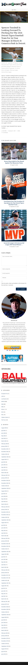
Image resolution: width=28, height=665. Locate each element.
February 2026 (4, 443)
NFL (2, 412)
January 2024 (4, 509)
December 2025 (4, 449)
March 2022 (3, 567)
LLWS (2, 396)
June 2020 (3, 622)
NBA (2, 406)
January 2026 (4, 446)
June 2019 (3, 654)
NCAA (2, 409)
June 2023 (3, 527)
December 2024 (4, 480)
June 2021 (3, 591)
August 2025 (4, 459)
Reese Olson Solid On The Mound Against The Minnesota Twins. (14, 162)
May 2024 (3, 499)
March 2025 (3, 472)
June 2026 (3, 433)
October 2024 (4, 485)
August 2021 (4, 585)
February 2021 (4, 601)
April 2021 (3, 596)
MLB (19, 130)
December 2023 (4, 512)
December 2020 (4, 606)
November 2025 (4, 451)
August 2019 (4, 648)
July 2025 (3, 462)
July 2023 (3, 525)
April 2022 (3, 564)
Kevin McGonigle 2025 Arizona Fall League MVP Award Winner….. (14, 243)
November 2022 (4, 546)
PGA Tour (3, 420)
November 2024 (4, 483)
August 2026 (4, 427)
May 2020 (3, 625)
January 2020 (4, 635)
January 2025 (4, 478)
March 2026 (3, 441)
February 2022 (4, 570)
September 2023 (5, 520)
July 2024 (3, 493)
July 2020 (3, 620)
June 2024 (3, 496)
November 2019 (4, 641)
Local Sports (4, 399)
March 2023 (3, 535)
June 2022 (3, 559)
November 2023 (4, 514)
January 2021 (4, 604)
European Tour (4, 393)
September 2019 (5, 646)
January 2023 (4, 541)
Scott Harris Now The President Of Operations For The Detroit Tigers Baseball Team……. (14, 203)
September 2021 (5, 583)
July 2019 (3, 651)
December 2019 (4, 638)
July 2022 (3, 556)
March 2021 (3, 599)
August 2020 (4, 617)
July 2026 (3, 430)
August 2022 (4, 554)
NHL (2, 414)
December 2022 (4, 543)
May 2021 (3, 593)
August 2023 (4, 522)
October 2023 (4, 517)
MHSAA (3, 401)
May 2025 (3, 467)
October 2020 (4, 612)
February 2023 (4, 538)
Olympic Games (4, 417)
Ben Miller (5, 130)
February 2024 (4, 506)
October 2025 (4, 454)
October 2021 (4, 580)
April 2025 (3, 470)
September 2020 (5, 614)
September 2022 (5, 551)
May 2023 (3, 530)
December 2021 (4, 575)
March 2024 (3, 504)
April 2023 (3, 533)
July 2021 (3, 588)
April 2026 (3, 438)
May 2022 (3, 562)
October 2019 (4, 643)
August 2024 (4, 491)
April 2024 (3, 501)
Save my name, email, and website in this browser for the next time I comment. (13, 284)
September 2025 (5, 456)
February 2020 (4, 633)
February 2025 (4, 475)
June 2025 (3, 464)
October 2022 (4, 548)
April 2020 (3, 627)
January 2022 (4, 572)
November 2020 (4, 609)
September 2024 (5, 488)
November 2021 (4, 577)
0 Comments (5, 132)
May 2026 (3, 435)
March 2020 (3, 630)
